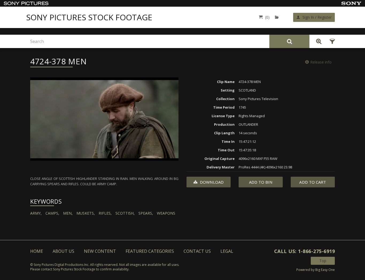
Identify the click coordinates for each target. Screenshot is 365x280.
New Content (100, 251)
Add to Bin (261, 182)
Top (322, 260)
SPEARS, (145, 213)
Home (36, 251)
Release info (321, 62)
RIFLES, (105, 213)
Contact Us (197, 251)
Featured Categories (150, 251)
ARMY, (36, 213)
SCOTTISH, (125, 213)
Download (211, 182)
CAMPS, (52, 213)
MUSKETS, (85, 213)
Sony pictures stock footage (89, 17)
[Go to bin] (278, 17)
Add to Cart (312, 182)
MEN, (68, 213)
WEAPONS (166, 213)
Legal (226, 251)
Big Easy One (325, 269)
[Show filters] (331, 41)
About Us (63, 251)
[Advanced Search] (317, 41)
